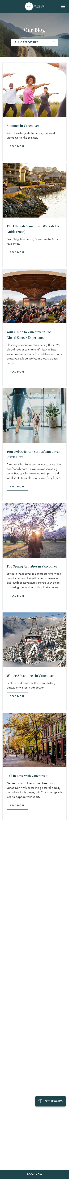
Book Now (34, 1174)
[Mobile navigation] (63, 7)
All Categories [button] (26, 42)
